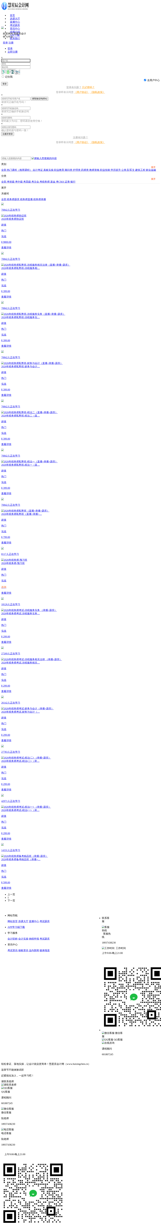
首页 (12, 15)
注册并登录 (8, 134)
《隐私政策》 (97, 92)
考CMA (60, 181)
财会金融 (151, 170)
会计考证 (38, 170)
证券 (67, 181)
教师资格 (94, 170)
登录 (5, 84)
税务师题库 (13, 199)
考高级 (27, 181)
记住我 (9, 76)
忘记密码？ (88, 87)
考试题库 (15, 25)
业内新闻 (34, 950)
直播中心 (15, 22)
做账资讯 (23, 950)
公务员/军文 (128, 170)
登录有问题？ (73, 87)
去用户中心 (153, 80)
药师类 (85, 170)
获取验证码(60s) (39, 98)
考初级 (11, 181)
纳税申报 (34, 938)
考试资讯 (13, 950)
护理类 (77, 170)
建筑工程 (140, 170)
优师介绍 (15, 31)
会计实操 (23, 938)
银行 (72, 181)
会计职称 (13, 938)
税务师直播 (26, 199)
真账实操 (48, 170)
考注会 (35, 181)
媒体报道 (45, 950)
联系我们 (15, 38)
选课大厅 (15, 18)
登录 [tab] (10, 48)
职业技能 (105, 170)
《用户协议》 (81, 92)
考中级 (19, 181)
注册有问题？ (80, 137)
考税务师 (45, 181)
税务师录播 (39, 199)
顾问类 (69, 170)
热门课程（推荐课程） (20, 170)
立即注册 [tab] (13, 51)
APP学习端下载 (16, 927)
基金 (53, 181)
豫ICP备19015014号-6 (103, 1064)
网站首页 (13, 921)
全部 (4, 170)
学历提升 (116, 170)
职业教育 (59, 170)
